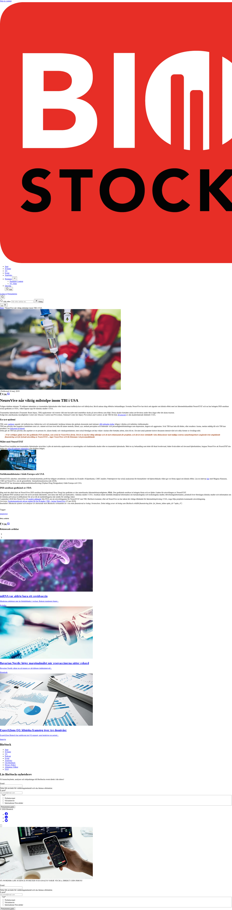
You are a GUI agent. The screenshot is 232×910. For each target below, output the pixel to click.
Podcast (8, 756)
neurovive (4, 514)
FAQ (7, 769)
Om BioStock (10, 763)
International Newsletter (14, 803)
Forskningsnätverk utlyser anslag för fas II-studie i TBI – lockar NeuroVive (36, 501)
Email (2, 783)
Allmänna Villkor (11, 767)
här (208, 479)
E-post (3, 790)
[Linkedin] (6, 818)
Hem (2, 308)
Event (7, 758)
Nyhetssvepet (10, 798)
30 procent (122, 415)
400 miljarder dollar (106, 424)
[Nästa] (116, 537)
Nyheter (8, 752)
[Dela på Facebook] (1, 395)
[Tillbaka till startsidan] (116, 133)
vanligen (11, 424)
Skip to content (5, 1)
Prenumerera (12, 294)
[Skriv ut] (8, 395)
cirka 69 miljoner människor (18, 449)
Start (6, 750)
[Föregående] (116, 534)
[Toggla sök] (2, 297)
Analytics (8, 761)
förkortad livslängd (17, 428)
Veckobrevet (9, 801)
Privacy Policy (10, 765)
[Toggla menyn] (3, 305)
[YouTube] (6, 821)
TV (6, 754)
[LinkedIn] (5, 395)
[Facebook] (6, 814)
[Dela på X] (3, 395)
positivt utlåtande (34, 499)
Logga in (3, 294)
